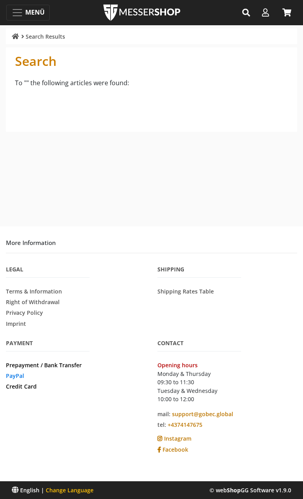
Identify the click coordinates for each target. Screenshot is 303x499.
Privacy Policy (24, 312)
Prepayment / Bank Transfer (44, 365)
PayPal (15, 375)
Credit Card (21, 386)
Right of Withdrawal (33, 302)
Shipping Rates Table (185, 291)
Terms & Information (34, 291)
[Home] (15, 36)
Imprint (16, 323)
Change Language (70, 490)
